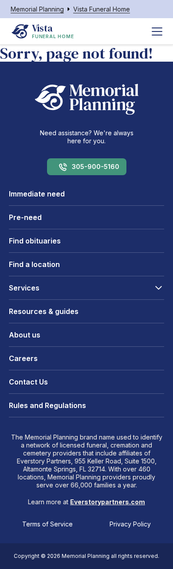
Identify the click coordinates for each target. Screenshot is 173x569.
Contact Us (28, 381)
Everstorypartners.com (107, 502)
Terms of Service (47, 524)
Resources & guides (44, 311)
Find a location (34, 264)
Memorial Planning (37, 9)
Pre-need (25, 217)
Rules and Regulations (47, 405)
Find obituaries (35, 240)
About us (24, 334)
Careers (23, 358)
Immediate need (37, 193)
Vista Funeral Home (101, 9)
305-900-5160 (95, 166)
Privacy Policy (130, 524)
